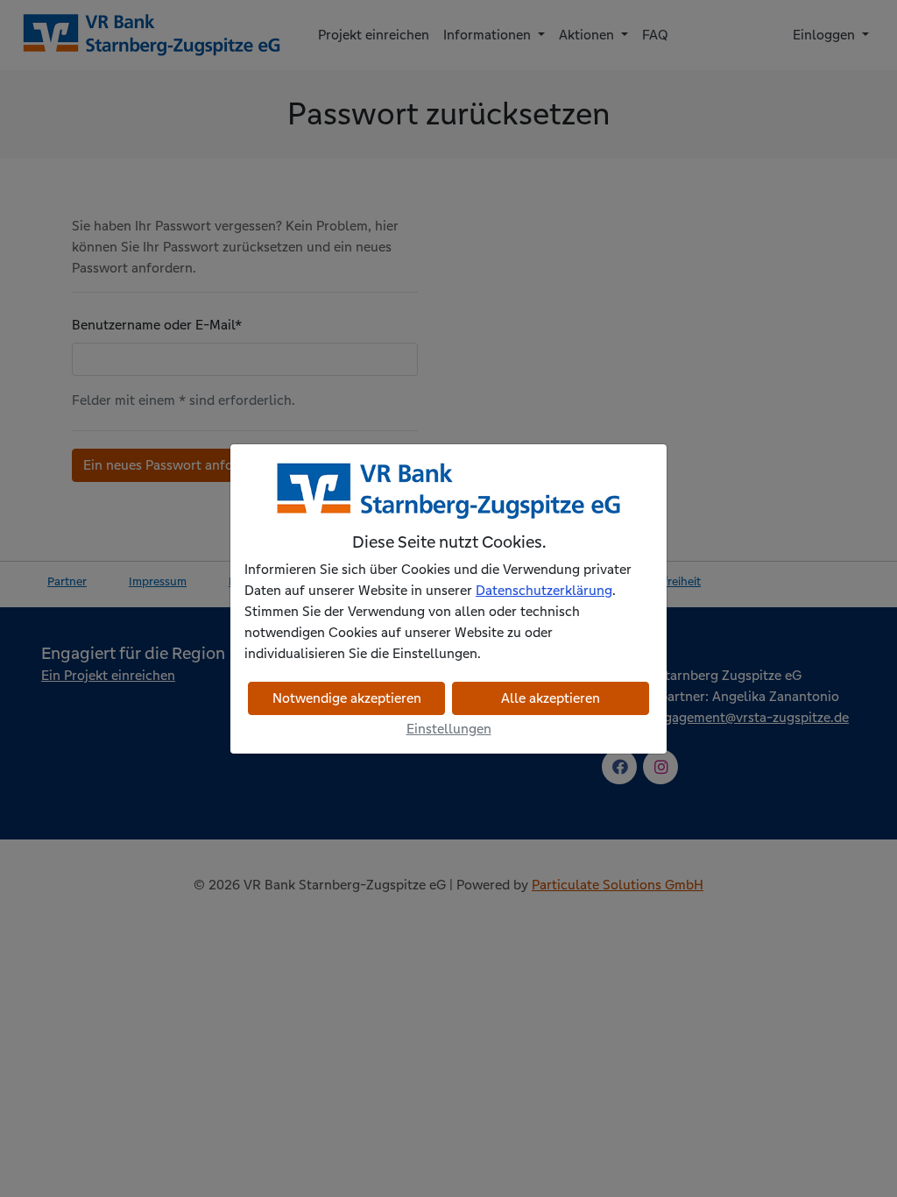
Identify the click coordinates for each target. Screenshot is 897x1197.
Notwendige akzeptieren (346, 698)
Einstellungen (448, 728)
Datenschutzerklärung (544, 590)
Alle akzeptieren (550, 698)
